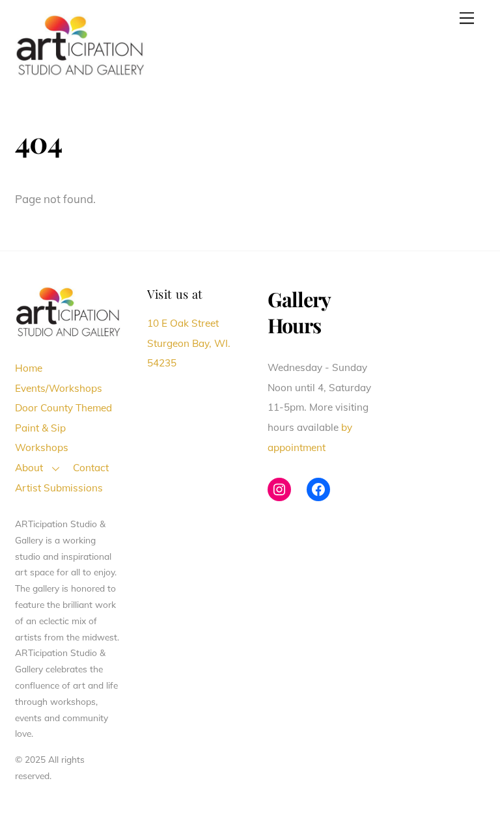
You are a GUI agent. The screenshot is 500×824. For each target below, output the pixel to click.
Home (28, 368)
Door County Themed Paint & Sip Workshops (63, 428)
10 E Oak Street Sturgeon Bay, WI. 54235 (188, 343)
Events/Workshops (58, 388)
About (29, 467)
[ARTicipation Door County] (80, 71)
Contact (91, 467)
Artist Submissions (59, 488)
